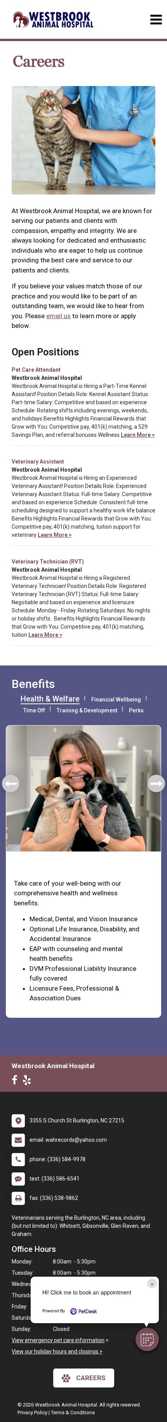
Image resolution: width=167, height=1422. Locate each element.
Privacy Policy (32, 1412)
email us (58, 316)
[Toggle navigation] (156, 19)
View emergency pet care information (58, 1340)
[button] (147, 1339)
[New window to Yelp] (29, 1082)
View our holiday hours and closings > (57, 1351)
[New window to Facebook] (16, 1082)
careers (91, 1378)
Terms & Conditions (73, 1412)
